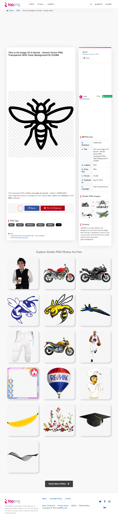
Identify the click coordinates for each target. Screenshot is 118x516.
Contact (51, 4)
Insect (20, 225)
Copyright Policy (55, 499)
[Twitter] (100, 501)
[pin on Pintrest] (35, 260)
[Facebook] (105, 501)
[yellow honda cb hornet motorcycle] (59, 346)
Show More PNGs (57, 484)
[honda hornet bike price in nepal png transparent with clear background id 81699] (59, 273)
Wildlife (50, 225)
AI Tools (40, 4)
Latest (31, 4)
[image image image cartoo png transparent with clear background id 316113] (95, 383)
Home (11, 11)
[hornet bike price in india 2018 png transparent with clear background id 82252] (95, 273)
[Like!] (20, 208)
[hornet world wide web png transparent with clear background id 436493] (23, 346)
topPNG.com (62, 508)
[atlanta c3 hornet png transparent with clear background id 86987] (23, 310)
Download (108, 96)
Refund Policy (84, 506)
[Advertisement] (59, 31)
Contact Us (89, 239)
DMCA (73, 506)
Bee (11, 225)
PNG (18, 11)
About (44, 499)
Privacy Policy (63, 506)
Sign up (99, 4)
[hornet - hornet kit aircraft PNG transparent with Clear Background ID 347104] (88, 214)
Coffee (87, 58)
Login (109, 4)
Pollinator (30, 225)
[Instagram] (109, 501)
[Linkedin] (105, 507)
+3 (59, 225)
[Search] (91, 4)
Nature (40, 225)
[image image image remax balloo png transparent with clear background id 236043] (59, 383)
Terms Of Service (48, 506)
